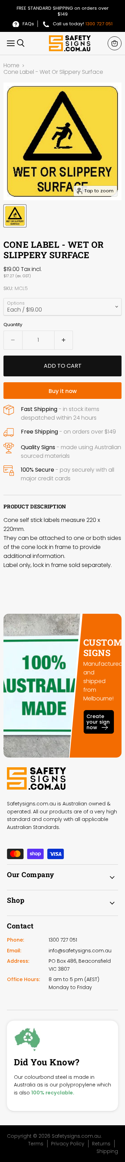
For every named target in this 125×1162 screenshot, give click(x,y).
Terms (35, 1143)
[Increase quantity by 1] (64, 340)
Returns (101, 1143)
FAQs (28, 23)
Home (11, 65)
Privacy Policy (67, 1143)
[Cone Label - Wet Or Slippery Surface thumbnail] (15, 216)
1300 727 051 (98, 23)
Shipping (107, 1151)
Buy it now (63, 391)
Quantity (12, 324)
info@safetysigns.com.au (80, 950)
